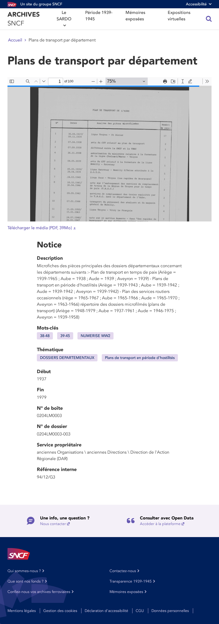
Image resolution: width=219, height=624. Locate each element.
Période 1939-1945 (98, 16)
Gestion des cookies (60, 610)
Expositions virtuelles (179, 16)
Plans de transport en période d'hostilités (140, 357)
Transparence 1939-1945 (131, 581)
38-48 (45, 336)
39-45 (65, 336)
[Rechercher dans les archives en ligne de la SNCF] (209, 19)
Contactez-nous (123, 571)
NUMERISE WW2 (95, 336)
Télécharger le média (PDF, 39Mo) (39, 228)
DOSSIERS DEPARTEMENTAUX (67, 357)
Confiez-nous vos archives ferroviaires (38, 591)
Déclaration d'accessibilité (106, 610)
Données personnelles (170, 610)
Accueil (15, 40)
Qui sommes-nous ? (24, 571)
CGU (140, 610)
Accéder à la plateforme (160, 524)
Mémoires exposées (135, 16)
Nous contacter (53, 524)
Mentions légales (21, 610)
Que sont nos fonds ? (25, 581)
